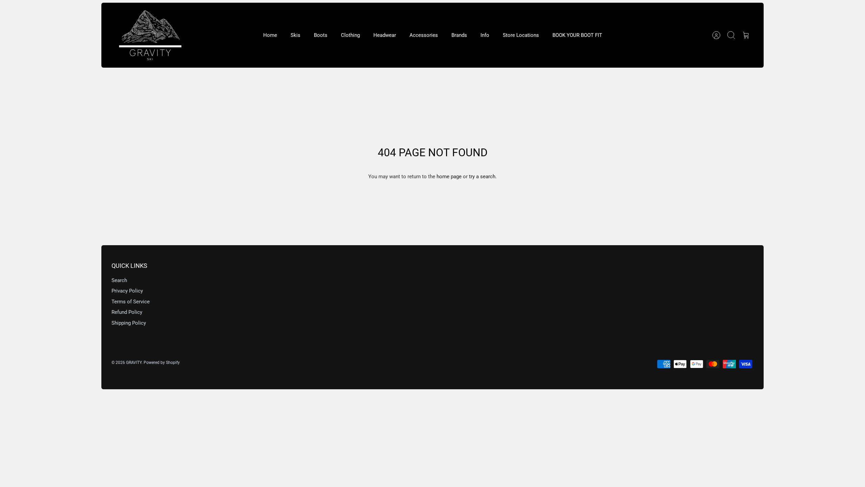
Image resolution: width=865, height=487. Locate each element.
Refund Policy (127, 312)
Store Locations (521, 35)
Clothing (350, 35)
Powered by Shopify (162, 362)
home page (449, 176)
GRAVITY (134, 362)
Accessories (424, 35)
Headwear (384, 35)
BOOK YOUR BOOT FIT (577, 35)
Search (119, 280)
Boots (320, 35)
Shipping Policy (129, 323)
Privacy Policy (127, 291)
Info (484, 35)
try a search (482, 176)
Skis (295, 35)
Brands (459, 35)
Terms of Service (131, 302)
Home (270, 35)
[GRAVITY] (150, 35)
